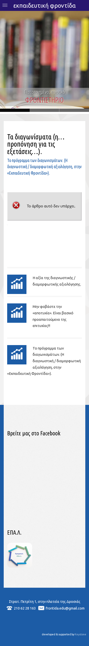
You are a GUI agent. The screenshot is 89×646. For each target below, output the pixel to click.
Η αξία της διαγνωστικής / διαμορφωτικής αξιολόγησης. (57, 281)
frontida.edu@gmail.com (65, 608)
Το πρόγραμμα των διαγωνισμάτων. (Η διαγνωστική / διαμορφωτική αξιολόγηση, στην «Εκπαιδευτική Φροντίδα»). (44, 361)
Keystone (80, 634)
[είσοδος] (19, 566)
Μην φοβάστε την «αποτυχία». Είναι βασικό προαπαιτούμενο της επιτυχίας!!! (53, 316)
